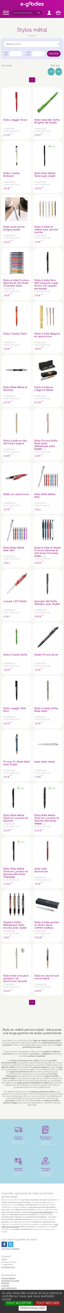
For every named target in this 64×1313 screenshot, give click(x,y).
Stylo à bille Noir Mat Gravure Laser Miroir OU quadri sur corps (46, 284)
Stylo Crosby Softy (15, 654)
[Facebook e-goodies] (4, 1244)
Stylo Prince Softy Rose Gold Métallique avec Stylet (46, 444)
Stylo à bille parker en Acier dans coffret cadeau (46, 925)
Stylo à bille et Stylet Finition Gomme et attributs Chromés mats (47, 551)
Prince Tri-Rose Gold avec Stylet (16, 763)
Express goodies (8, 1278)
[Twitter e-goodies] (10, 1244)
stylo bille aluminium (41, 870)
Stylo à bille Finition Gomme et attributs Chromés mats (16, 283)
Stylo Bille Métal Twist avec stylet (44, 174)
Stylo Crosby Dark (15, 333)
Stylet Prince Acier (46, 654)
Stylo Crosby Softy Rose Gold (46, 709)
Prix (58, 71)
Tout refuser (47, 1303)
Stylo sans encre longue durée (14, 228)
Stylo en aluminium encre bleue (46, 977)
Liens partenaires (9, 1288)
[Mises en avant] (32, 44)
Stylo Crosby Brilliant (11, 174)
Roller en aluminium (16, 494)
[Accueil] (32, 6)
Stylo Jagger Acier (15, 119)
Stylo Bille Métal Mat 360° (13, 549)
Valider (54, 53)
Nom (51, 71)
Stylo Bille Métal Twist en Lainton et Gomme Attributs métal (46, 819)
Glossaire (5, 1283)
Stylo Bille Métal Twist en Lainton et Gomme (15, 818)
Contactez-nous (8, 1267)
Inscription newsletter (10, 1248)
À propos (5, 1285)
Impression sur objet (10, 1280)
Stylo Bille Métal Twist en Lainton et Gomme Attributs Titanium (15, 872)
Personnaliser (32, 1308)
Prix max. (28, 53)
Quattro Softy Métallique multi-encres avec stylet (14, 925)
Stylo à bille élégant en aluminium (47, 335)
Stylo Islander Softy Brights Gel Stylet (47, 121)
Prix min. (6, 53)
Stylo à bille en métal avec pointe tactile (46, 229)
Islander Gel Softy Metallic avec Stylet (47, 602)
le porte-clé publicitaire (42, 1212)
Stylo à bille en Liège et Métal (43, 388)
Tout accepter (18, 1303)
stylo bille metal (44, 761)
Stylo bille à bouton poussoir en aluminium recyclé (16, 978)
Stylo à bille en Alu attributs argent (15, 442)
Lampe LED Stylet (15, 601)
